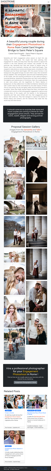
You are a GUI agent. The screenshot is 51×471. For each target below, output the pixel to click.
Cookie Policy (43, 469)
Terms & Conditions (38, 467)
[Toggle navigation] (48, 2)
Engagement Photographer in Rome (25, 382)
